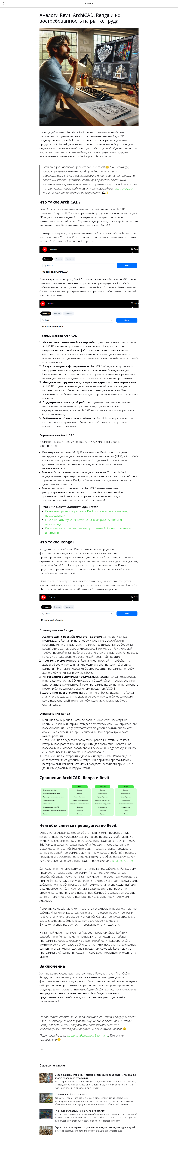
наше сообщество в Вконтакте (87, 1035)
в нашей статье (122, 860)
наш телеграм (122, 188)
